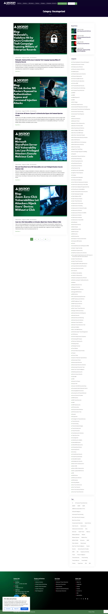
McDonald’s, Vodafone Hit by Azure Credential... (83, 50)
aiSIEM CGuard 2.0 (76, 97)
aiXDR (73, 99)
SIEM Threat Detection (76, 400)
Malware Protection (76, 287)
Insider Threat (81, 531)
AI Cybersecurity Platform (83, 43)
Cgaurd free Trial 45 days (77, 149)
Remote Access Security (77, 374)
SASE (73, 378)
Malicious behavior (76, 534)
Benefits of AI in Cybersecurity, (78, 123)
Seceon (88, 546)
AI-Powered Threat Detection (78, 90)
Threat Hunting (75, 423)
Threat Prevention (76, 430)
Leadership (79, 584)
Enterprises (49, 3)
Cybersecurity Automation (77, 203)
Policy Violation (75, 543)
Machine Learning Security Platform (79, 277)
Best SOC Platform (76, 139)
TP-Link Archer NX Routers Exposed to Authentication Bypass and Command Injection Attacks (39, 114)
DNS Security (75, 234)
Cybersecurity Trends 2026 (77, 219)
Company (43, 3)
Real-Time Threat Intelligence (78, 369)
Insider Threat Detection (77, 258)
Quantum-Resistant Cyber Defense (79, 357)
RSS (77, 593)
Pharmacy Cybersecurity (77, 341)
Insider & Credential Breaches (62, 588)
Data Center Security (76, 224)
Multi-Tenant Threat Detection (78, 308)
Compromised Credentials (77, 177)
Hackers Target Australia (77, 248)
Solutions (25, 3)
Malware (74, 282)
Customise (8, 608)
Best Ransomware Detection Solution (80, 137)
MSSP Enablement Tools (77, 301)
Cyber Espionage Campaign (77, 194)
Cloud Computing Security (77, 161)
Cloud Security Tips (76, 168)
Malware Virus (84, 537)
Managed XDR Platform (77, 291)
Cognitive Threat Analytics (77, 172)
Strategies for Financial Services (79, 419)
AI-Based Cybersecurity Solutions (79, 73)
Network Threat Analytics (77, 322)
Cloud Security (59, 586)
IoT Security (74, 270)
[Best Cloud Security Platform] (73, 31)
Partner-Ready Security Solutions (79, 336)
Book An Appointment (62, 3)
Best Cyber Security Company (78, 517)
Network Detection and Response (79, 313)
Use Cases (74, 451)
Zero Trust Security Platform (78, 489)
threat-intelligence (81, 554)
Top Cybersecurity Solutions (78, 433)
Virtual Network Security (77, 454)
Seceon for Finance (76, 381)
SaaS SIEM (74, 376)
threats (73, 563)
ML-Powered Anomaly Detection (78, 296)
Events (73, 243)
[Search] (76, 3)
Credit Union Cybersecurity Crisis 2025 (80, 184)
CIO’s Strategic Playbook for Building (79, 151)
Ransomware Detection (77, 362)
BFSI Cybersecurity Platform (78, 144)
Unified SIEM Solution (76, 442)
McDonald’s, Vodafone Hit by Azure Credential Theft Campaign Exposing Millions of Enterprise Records (37, 61)
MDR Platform (75, 294)
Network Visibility (75, 327)
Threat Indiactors (75, 560)
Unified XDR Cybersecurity (77, 444)
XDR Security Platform (77, 477)
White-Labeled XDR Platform (78, 470)
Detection (74, 531)
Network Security (75, 315)
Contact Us (54, 3)
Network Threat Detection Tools (78, 324)
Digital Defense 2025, (76, 229)
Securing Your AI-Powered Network (79, 393)
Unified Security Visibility (77, 440)
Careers (78, 586)
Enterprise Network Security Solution (83, 38)
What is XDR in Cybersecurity (78, 468)
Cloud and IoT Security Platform (78, 156)
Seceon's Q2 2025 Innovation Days (79, 386)
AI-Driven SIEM (75, 83)
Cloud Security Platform (77, 165)
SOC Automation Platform (77, 409)
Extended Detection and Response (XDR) (80, 245)
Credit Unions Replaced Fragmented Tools (80, 186)
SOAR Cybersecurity (76, 404)
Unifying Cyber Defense (77, 447)
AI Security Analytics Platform (78, 69)
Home (50, 14)
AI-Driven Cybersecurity (77, 76)
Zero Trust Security (76, 487)
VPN (86, 563)
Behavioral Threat (75, 121)
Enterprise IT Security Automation (79, 238)
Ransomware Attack (76, 360)
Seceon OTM (74, 383)
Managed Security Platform (77, 289)
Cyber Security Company (77, 198)
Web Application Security (77, 461)
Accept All (24, 608)
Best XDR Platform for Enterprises (79, 142)
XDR (73, 473)
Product (74, 353)
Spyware (74, 414)
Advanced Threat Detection (62, 582)
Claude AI (74, 154)
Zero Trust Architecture (77, 484)
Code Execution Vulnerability (78, 170)
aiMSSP (73, 92)
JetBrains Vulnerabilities (77, 273)
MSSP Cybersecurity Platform (78, 298)
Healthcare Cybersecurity (77, 250)
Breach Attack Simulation (40, 586)
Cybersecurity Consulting (77, 205)
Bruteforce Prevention (61, 584)
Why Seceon (31, 3)
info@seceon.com (19, 586)
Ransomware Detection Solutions (79, 364)
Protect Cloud (75, 355)
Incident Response (39, 588)
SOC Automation (75, 407)
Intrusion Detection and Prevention (79, 266)
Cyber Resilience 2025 (76, 196)
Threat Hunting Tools (76, 428)
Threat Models (84, 560)
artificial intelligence (76, 511)
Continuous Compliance (77, 179)
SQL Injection (74, 416)
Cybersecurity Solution (77, 215)
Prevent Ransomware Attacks (78, 350)
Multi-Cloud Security (76, 306)
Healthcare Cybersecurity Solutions (79, 252)
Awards (73, 116)
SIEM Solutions (75, 397)
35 (45, 239)
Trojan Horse (80, 563)
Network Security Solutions (77, 320)
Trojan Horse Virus (75, 435)
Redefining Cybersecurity (77, 371)
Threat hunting (85, 557)
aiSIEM (73, 95)
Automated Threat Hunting (77, 111)
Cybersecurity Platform (77, 210)
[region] (16, 604)
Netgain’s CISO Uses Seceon (77, 310)
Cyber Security (75, 526)
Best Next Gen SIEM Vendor (77, 132)
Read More (17, 71)
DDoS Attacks (75, 226)
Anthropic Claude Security (77, 104)
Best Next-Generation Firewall (78, 135)
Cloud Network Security (77, 163)
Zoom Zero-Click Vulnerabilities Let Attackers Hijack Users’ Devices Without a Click (38, 222)
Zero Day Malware (75, 482)
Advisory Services (39, 582)
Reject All (16, 608)
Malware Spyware (75, 537)
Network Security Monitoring (78, 317)
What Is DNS (74, 466)
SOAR (73, 402)
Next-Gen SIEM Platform (77, 329)
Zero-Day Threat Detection (77, 491)
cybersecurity (83, 526)
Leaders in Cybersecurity (77, 275)
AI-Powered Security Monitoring (78, 88)
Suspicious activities (85, 551)
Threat (73, 554)
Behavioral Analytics (76, 118)
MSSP (88, 540)
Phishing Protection (76, 346)
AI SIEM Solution (75, 71)
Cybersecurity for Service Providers (79, 208)
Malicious (88, 531)
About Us (79, 582)
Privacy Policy (91, 611)
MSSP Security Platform (77, 303)
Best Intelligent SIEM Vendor (78, 130)
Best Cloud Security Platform (84, 31)
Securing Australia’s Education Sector (80, 388)
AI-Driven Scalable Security (77, 78)
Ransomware (83, 543)
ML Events (82, 540)
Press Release (75, 348)
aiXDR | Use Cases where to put (78, 508)
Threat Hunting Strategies (77, 426)
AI (72, 503)
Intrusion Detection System (78, 268)
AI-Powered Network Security (78, 85)
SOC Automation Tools (76, 411)
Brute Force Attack (76, 146)
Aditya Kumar (18, 57)
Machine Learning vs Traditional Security (80, 280)
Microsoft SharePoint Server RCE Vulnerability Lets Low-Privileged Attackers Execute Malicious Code (39, 168)
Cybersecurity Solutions (77, 217)
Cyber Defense (88, 523)
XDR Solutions (75, 480)
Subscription (79, 595)
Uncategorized (75, 437)
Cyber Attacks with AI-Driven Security (80, 191)
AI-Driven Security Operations (78, 81)
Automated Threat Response (78, 114)
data (86, 528)
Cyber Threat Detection (77, 201)
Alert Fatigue (75, 102)
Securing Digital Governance (78, 390)
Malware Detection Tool (77, 284)
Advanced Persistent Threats (78, 64)
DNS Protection (75, 231)
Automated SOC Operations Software (80, 106)
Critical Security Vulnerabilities (78, 189)
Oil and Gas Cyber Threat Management (80, 331)
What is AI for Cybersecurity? (78, 463)
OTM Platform (75, 334)
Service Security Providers (77, 395)
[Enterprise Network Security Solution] (73, 37)
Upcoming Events (75, 449)
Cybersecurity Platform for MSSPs (79, 212)
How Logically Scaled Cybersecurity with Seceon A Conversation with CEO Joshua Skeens (82, 256)
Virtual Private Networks (77, 456)
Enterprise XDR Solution (77, 241)
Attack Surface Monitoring (41, 584)
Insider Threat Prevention (77, 261)
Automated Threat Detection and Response (81, 109)
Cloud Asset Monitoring (76, 158)
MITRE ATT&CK (75, 540)
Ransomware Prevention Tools (78, 367)
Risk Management (39, 590)
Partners (37, 3)
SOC (77, 551)
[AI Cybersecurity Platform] (73, 43)
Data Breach (74, 222)
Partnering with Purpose (77, 339)
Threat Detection (75, 421)
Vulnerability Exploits (76, 458)
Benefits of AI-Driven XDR (77, 125)
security (74, 549)
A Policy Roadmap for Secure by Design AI (80, 62)
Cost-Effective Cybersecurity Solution (80, 182)
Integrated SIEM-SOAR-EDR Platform (79, 263)
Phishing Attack (75, 343)
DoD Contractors (75, 236)
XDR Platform (75, 475)
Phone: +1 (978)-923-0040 (21, 583)
